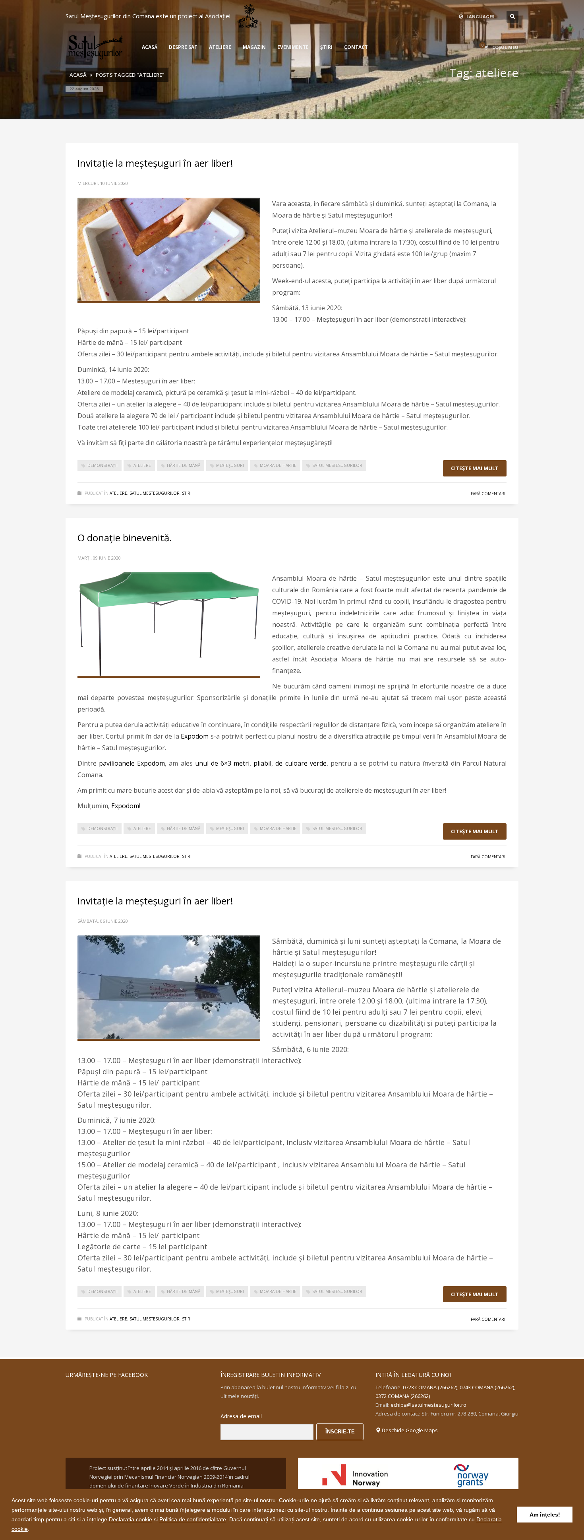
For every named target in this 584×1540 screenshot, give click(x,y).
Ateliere (118, 493)
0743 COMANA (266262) (487, 1387)
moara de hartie (278, 465)
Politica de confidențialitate (192, 1519)
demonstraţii (102, 465)
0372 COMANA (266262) (402, 1396)
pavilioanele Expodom (132, 763)
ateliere (142, 465)
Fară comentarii (489, 493)
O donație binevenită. (124, 537)
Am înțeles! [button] (545, 1514)
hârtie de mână (183, 465)
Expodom (195, 736)
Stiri (186, 493)
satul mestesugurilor (337, 465)
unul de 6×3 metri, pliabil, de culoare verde (261, 763)
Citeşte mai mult (475, 468)
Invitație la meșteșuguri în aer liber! (155, 162)
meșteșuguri (230, 465)
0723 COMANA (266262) (430, 1387)
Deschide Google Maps (409, 1430)
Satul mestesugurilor (155, 493)
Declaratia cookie (130, 1519)
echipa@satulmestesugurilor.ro (428, 1404)
